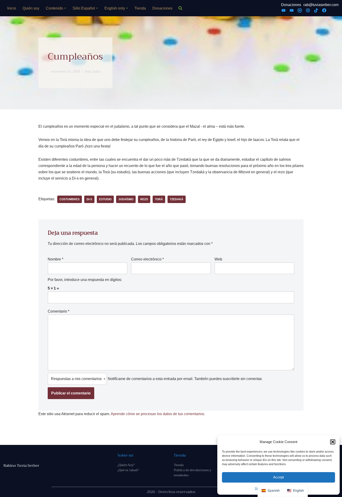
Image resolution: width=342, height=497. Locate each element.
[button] (332, 442)
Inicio (11, 8)
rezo (144, 199)
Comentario (58, 311)
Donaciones (162, 8)
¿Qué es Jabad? (128, 470)
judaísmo (125, 199)
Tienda (140, 8)
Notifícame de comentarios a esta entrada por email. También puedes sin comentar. (184, 379)
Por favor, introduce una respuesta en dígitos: (85, 280)
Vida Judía (92, 71)
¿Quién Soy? (125, 465)
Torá (159, 199)
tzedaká (176, 199)
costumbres (70, 199)
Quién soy (31, 8)
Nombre (55, 259)
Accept (278, 477)
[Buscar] (180, 8)
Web (218, 259)
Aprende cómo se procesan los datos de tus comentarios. (158, 414)
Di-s (89, 199)
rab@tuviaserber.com (321, 5)
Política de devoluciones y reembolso (192, 472)
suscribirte (231, 379)
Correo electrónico (147, 259)
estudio (105, 199)
